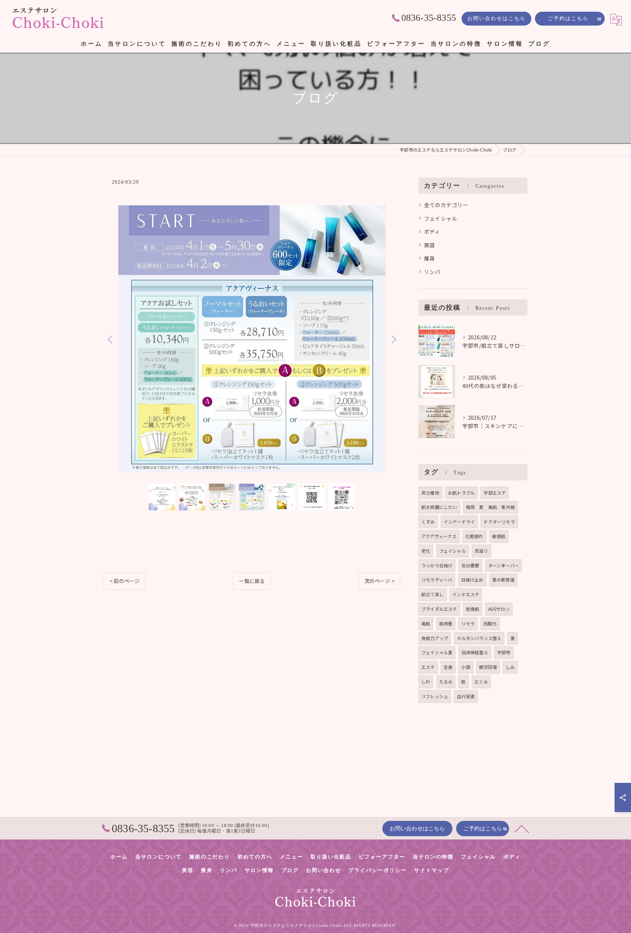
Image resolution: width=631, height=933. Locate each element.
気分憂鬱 (470, 565)
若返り (481, 551)
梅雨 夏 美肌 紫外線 (490, 507)
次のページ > (379, 580)
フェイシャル (440, 218)
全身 (448, 667)
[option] (252, 339)
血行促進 (466, 696)
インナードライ (459, 521)
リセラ (468, 623)
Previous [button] (111, 339)
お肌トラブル (461, 493)
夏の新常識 (503, 579)
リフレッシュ (434, 696)
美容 (429, 245)
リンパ (432, 271)
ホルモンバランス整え (479, 638)
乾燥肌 (472, 609)
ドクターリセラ (499, 521)
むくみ (481, 681)
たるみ (446, 681)
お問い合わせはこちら (496, 18)
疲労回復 (488, 667)
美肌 (425, 623)
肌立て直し (432, 594)
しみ (510, 667)
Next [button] (393, 339)
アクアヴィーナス (439, 536)
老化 (425, 551)
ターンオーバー (503, 565)
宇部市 (503, 652)
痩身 (429, 258)
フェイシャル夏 (436, 652)
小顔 (465, 667)
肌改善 (446, 623)
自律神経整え (475, 652)
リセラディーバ (436, 579)
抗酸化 (490, 623)
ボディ (432, 231)
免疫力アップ (434, 638)
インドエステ (465, 594)
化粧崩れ (474, 536)
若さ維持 (430, 493)
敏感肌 (499, 536)
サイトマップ (431, 870)
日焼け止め (472, 579)
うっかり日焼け (436, 565)
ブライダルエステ (439, 609)
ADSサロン (499, 609)
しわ (425, 681)
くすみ (428, 521)
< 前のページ (124, 580)
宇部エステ (494, 493)
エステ (428, 667)
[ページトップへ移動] (522, 828)
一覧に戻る (252, 580)
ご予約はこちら (568, 18)
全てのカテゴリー (446, 205)
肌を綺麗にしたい (439, 507)
